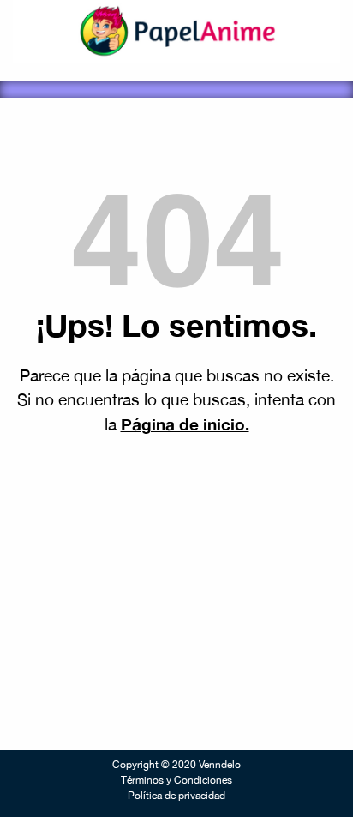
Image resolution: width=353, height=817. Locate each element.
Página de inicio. (185, 424)
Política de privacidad (176, 796)
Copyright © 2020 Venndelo (176, 765)
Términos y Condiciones (176, 780)
